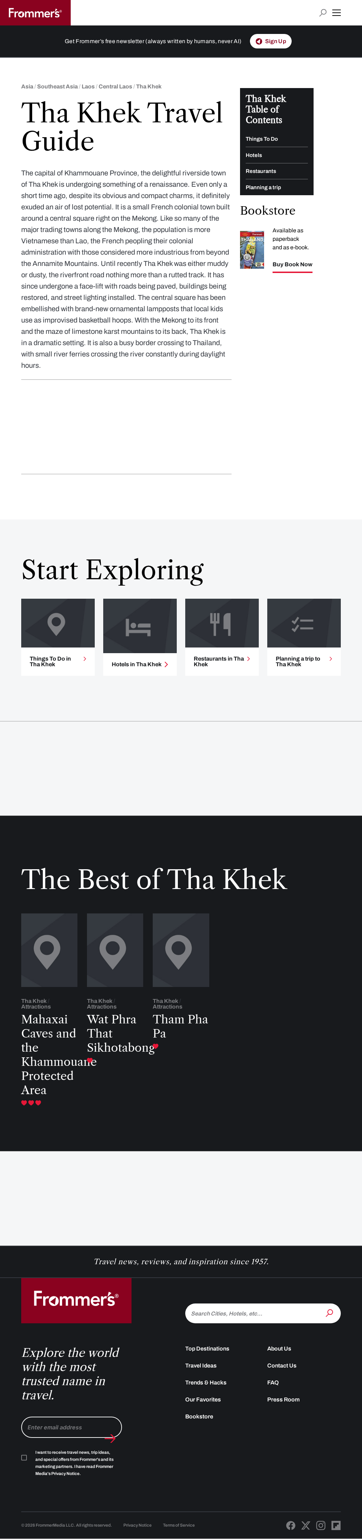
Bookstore (199, 1416)
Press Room (283, 1399)
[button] (336, 13)
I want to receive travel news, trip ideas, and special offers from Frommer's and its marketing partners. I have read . (74, 1463)
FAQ (273, 1383)
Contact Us (282, 1366)
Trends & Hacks (206, 1383)
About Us (279, 1349)
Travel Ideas (201, 1366)
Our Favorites (203, 1399)
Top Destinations (207, 1349)
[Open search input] (323, 13)
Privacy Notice (137, 1525)
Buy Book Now (293, 264)
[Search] (330, 1313)
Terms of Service (179, 1525)
